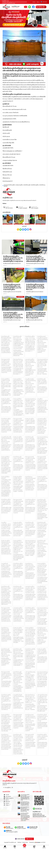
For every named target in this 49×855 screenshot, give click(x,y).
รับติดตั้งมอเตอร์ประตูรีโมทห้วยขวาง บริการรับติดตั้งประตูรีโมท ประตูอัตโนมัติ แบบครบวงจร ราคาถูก (42, 631)
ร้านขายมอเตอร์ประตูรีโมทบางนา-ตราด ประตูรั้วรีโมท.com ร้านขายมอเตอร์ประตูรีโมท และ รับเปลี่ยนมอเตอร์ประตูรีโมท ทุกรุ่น (42, 612)
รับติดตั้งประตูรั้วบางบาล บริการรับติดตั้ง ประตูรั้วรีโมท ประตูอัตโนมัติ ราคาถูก (30, 440)
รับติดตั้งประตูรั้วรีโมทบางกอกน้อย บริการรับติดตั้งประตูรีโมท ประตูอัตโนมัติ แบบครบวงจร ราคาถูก (6, 653)
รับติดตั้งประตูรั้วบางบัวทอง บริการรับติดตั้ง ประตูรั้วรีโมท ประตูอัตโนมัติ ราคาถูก (30, 526)
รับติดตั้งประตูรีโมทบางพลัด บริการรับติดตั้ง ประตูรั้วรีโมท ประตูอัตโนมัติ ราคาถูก (6, 503)
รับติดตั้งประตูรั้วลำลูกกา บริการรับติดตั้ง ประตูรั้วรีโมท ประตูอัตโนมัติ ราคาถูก (42, 382)
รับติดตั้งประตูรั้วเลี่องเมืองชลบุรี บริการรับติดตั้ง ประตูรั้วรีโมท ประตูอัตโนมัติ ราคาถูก (42, 718)
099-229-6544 (41, 7)
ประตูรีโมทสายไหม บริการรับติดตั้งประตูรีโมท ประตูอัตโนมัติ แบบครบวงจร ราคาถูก (30, 382)
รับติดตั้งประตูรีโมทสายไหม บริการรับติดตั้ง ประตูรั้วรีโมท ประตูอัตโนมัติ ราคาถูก (42, 738)
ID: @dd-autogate (22, 208)
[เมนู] (15, 846)
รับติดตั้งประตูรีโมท (35, 185)
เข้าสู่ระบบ (38, 2)
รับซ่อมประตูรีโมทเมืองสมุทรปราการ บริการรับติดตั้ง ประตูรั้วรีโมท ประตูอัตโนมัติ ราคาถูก (6, 544)
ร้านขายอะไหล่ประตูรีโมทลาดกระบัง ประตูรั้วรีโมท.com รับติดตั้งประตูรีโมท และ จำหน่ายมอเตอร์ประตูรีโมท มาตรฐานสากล (13, 315)
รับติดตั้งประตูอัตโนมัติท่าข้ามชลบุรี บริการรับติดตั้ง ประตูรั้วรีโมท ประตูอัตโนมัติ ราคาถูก (30, 480)
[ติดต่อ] (24, 845)
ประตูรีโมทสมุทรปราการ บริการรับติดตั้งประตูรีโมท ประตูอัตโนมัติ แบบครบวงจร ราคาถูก (42, 402)
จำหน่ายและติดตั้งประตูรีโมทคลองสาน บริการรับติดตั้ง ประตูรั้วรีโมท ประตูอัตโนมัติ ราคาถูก (6, 611)
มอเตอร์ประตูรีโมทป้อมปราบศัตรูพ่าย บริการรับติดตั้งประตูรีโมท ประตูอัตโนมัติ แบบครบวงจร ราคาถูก (30, 363)
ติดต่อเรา (34, 2)
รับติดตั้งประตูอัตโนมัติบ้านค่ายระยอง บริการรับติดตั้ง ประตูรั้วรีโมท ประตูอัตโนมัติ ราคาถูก (30, 567)
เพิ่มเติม (44, 848)
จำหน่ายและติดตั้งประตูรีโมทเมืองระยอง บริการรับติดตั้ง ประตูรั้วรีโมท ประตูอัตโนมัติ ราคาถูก (25, 803)
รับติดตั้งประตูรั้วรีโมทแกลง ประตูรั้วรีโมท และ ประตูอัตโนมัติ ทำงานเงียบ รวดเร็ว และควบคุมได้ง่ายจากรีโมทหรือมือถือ (18, 653)
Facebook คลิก (34, 207)
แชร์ (34, 848)
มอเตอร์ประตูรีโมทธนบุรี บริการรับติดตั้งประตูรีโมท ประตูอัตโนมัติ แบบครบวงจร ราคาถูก (18, 611)
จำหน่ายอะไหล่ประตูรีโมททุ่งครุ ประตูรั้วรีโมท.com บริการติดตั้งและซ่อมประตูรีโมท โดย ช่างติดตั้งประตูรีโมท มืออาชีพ (18, 363)
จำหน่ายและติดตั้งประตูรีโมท (9, 185)
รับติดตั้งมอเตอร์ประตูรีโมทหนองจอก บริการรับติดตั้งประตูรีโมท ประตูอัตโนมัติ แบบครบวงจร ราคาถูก (42, 340)
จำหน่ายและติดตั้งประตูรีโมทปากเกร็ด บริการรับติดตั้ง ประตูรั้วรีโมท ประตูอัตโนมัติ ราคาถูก (30, 460)
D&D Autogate (34, 208)
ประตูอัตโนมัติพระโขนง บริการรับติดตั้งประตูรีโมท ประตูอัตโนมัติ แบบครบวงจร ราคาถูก (6, 567)
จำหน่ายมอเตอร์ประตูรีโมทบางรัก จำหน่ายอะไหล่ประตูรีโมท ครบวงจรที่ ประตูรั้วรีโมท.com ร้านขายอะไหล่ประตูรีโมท (30, 544)
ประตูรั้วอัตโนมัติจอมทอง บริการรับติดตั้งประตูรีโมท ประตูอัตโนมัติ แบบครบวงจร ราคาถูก (42, 590)
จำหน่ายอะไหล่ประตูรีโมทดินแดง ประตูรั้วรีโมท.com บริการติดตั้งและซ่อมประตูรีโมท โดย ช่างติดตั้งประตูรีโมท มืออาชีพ (25, 797)
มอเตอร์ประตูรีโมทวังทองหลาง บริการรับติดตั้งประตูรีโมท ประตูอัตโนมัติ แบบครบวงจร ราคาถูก (42, 422)
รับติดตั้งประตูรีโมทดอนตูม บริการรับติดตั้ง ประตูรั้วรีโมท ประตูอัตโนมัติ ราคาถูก (30, 611)
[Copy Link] (18, 229)
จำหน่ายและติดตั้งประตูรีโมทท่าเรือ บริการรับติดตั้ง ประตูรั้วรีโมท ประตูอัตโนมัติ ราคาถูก (18, 718)
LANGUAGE (44, 1)
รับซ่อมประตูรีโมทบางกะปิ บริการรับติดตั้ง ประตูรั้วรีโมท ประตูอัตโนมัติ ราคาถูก (42, 652)
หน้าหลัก (5, 848)
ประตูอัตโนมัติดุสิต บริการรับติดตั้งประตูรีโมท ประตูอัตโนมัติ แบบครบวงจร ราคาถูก (18, 698)
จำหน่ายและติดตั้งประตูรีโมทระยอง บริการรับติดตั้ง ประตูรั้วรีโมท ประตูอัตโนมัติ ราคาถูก (6, 362)
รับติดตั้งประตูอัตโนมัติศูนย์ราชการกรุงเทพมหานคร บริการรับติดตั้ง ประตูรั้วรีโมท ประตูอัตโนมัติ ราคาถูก (6, 738)
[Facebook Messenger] (25, 229)
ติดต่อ (24, 847)
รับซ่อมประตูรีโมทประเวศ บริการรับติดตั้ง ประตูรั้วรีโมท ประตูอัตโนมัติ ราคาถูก (42, 480)
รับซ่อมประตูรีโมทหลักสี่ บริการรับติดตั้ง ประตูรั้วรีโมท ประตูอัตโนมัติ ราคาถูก (18, 526)
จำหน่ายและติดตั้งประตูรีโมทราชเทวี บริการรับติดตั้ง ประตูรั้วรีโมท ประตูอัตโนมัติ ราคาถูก (42, 460)
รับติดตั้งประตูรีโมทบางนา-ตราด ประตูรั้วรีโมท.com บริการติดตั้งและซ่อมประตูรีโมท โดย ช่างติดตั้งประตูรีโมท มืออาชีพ (30, 340)
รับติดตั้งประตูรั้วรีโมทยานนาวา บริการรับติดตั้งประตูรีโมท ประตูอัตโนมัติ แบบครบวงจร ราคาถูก (42, 544)
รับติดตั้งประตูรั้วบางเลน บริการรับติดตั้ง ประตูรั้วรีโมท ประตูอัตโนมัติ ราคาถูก (18, 460)
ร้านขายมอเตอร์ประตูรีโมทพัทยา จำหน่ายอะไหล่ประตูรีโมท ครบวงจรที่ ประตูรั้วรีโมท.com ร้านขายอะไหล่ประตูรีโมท (30, 402)
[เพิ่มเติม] (44, 846)
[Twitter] (28, 229)
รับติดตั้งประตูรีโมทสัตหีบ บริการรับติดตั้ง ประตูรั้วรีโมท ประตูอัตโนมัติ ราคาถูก (18, 567)
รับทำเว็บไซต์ (43, 842)
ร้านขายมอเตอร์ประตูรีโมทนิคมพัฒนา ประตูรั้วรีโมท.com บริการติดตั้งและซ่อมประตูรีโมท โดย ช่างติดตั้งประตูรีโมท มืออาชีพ (42, 441)
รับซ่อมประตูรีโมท (19, 185)
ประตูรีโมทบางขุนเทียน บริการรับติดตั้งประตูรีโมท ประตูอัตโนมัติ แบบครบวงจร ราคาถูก (6, 526)
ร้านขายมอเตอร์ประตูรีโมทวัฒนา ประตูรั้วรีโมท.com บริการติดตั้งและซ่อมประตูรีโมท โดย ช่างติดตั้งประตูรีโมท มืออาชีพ (42, 676)
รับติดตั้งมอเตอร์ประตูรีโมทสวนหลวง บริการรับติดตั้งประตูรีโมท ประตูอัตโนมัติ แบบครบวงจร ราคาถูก (30, 718)
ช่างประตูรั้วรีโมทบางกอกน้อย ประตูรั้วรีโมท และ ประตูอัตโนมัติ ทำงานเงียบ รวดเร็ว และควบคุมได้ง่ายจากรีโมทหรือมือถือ (18, 403)
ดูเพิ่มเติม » (5, 265)
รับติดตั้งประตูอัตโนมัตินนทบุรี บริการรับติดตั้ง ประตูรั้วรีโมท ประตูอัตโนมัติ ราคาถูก (6, 631)
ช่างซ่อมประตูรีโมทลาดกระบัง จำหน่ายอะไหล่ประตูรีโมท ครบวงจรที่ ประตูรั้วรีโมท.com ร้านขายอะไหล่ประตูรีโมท (12, 287)
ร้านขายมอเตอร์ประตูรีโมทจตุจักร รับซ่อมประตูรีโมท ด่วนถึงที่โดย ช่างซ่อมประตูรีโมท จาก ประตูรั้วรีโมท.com (42, 363)
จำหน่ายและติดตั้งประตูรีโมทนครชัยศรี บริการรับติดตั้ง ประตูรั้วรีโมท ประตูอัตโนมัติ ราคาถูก (18, 422)
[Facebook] (23, 229)
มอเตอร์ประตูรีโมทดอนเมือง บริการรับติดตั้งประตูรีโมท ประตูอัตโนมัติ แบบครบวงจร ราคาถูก (30, 590)
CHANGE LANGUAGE (21, 838)
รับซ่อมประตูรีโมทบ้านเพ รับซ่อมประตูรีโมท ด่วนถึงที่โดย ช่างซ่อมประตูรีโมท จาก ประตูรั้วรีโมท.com (18, 631)
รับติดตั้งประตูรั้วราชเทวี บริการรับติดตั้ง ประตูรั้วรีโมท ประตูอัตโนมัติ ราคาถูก (18, 590)
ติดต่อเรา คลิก (41, 6)
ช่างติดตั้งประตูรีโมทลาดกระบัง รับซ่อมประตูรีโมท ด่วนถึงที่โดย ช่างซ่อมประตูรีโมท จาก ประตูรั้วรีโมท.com (35, 287)
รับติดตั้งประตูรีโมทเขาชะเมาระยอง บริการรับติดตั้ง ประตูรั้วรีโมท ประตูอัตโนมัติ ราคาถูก (6, 422)
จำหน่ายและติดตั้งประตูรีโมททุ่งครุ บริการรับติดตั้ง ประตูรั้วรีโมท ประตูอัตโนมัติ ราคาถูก (30, 738)
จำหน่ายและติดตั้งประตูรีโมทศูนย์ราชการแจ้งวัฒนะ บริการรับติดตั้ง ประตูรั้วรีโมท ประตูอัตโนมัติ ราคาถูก (25, 809)
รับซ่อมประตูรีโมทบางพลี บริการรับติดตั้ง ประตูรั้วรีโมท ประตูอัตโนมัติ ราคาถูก (6, 402)
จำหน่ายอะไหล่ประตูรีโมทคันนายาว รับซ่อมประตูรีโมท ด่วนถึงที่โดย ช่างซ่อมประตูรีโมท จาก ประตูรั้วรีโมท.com (30, 698)
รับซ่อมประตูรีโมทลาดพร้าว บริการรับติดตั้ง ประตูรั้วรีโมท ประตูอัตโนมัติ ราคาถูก (30, 422)
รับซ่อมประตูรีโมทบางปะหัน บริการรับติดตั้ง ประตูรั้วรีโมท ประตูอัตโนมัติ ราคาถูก (18, 440)
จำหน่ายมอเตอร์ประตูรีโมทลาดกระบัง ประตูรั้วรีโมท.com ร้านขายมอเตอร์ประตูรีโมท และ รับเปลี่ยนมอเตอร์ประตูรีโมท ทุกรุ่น (36, 258)
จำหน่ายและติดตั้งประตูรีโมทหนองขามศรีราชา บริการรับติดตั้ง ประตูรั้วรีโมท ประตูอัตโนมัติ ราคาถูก (6, 676)
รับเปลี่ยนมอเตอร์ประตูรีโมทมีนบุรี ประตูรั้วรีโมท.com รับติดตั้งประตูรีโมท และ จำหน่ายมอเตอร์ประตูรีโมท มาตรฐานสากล (35, 315)
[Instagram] (30, 229)
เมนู (14, 848)
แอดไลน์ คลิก (20, 207)
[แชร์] (34, 846)
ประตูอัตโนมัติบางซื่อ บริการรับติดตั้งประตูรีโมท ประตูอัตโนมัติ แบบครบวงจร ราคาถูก (6, 440)
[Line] (20, 229)
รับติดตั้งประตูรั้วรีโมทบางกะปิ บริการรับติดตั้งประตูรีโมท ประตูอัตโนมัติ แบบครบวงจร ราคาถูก (42, 526)
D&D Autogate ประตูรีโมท (12, 831)
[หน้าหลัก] (5, 846)
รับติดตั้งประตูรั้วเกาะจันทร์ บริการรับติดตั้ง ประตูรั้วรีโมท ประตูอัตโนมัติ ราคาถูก (30, 503)
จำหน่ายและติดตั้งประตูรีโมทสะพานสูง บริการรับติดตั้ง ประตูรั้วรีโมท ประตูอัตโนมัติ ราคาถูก (18, 503)
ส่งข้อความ (9, 830)
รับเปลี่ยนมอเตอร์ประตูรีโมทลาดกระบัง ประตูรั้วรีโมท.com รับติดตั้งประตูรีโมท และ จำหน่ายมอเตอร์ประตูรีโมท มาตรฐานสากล (13, 258)
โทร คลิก (7, 207)
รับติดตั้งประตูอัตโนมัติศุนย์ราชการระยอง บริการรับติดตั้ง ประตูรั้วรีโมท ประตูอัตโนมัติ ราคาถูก (6, 698)
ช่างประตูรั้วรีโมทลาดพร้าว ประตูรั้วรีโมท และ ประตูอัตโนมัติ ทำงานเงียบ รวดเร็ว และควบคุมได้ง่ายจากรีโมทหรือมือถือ (6, 383)
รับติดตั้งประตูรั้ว (27, 185)
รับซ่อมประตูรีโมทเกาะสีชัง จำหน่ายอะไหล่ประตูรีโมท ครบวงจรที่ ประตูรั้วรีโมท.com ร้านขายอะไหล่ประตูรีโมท (18, 480)
